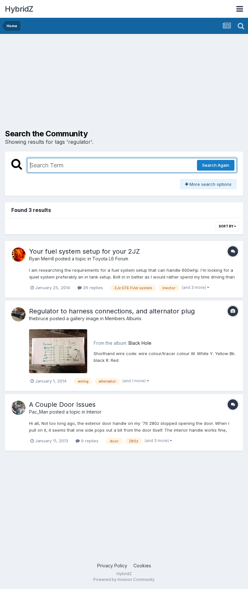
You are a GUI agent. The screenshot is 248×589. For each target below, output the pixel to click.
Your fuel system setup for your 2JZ (84, 251)
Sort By (226, 226)
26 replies (92, 287)
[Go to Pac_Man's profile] (18, 408)
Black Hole (140, 343)
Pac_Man (38, 412)
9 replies (89, 440)
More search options (210, 184)
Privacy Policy (112, 565)
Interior (94, 412)
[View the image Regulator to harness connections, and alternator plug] (58, 351)
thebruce (38, 318)
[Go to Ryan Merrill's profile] (18, 254)
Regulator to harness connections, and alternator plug (112, 311)
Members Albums (123, 318)
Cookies (142, 565)
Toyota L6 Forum (110, 258)
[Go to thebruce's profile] (18, 314)
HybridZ (19, 9)
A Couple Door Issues (62, 404)
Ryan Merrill (41, 258)
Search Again (215, 165)
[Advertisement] (80, 84)
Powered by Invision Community (124, 579)
